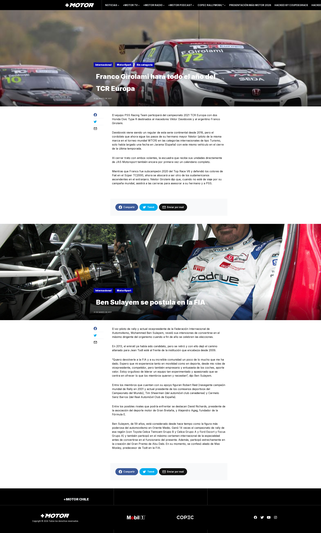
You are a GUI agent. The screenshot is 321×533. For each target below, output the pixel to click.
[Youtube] (268, 517)
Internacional (103, 64)
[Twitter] (262, 517)
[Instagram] (275, 517)
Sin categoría (144, 64)
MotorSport (124, 64)
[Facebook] (255, 517)
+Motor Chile (76, 499)
